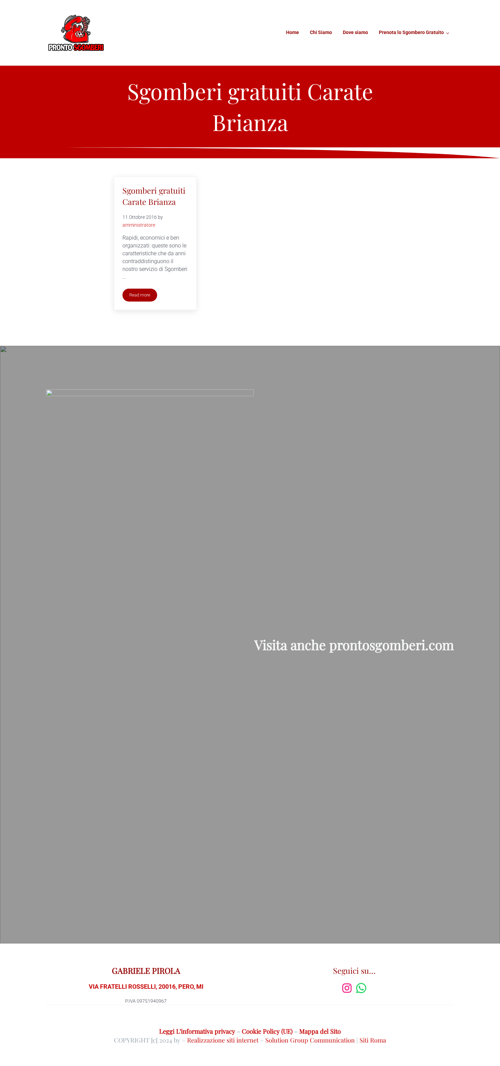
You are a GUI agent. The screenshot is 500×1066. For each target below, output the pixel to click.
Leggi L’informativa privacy (197, 1031)
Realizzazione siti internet (223, 1040)
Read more (143, 296)
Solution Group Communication (310, 1040)
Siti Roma (373, 1040)
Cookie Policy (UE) (267, 1031)
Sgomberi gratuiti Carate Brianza (153, 196)
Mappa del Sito (320, 1031)
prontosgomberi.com (391, 644)
